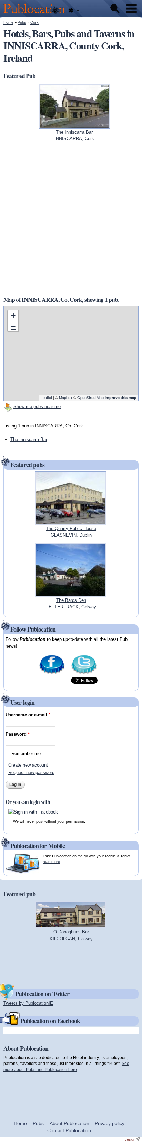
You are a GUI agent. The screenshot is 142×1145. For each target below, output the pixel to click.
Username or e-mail (28, 715)
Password (18, 734)
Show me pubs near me (37, 406)
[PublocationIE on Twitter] (84, 673)
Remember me (26, 753)
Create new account (28, 765)
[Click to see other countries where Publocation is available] (73, 10)
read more (51, 861)
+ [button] (13, 315)
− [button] (13, 326)
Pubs (22, 22)
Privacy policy (109, 1123)
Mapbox (65, 397)
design (132, 1139)
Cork (34, 22)
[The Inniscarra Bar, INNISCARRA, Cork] (74, 125)
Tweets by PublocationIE (28, 1003)
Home (8, 22)
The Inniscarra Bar (28, 439)
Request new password (31, 772)
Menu (132, 9)
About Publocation (69, 1123)
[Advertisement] (71, 218)
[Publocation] (36, 14)
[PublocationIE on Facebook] (52, 673)
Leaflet (46, 397)
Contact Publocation (69, 1130)
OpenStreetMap (90, 397)
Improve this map (120, 397)
